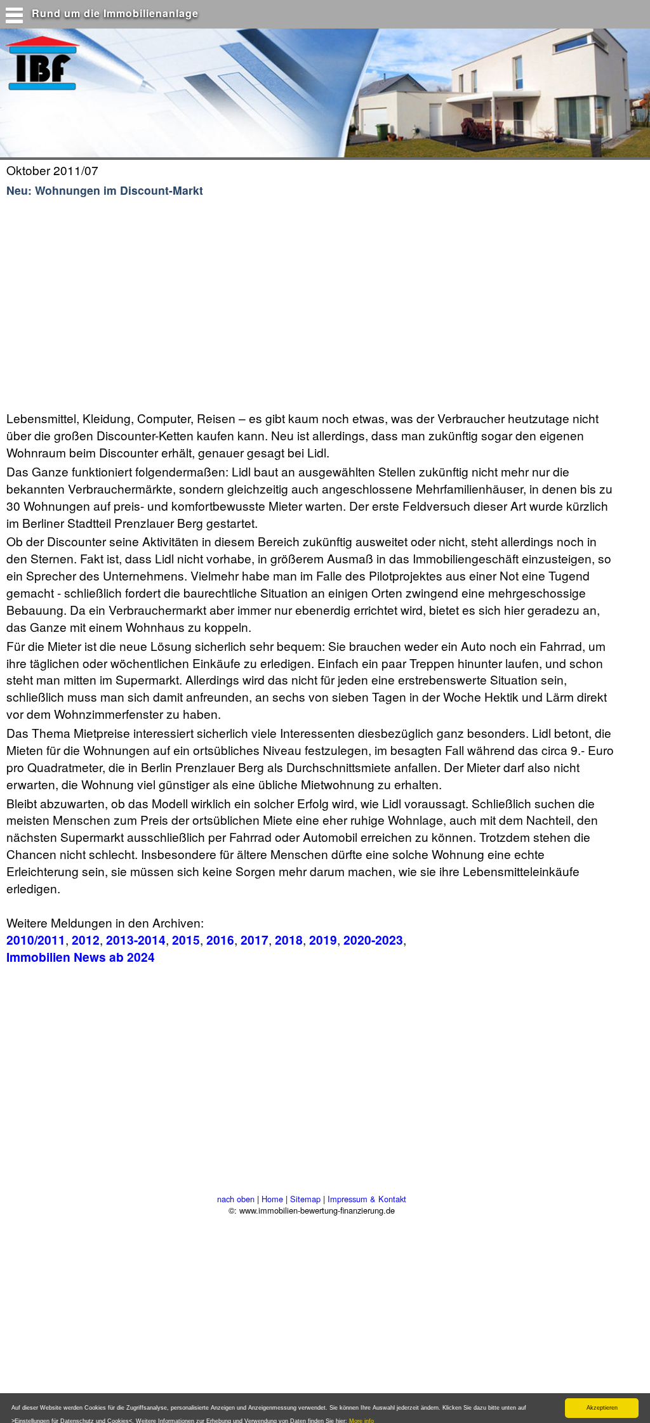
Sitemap (305, 1199)
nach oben (236, 1199)
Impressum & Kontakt (367, 1199)
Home (272, 1199)
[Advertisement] (247, 304)
